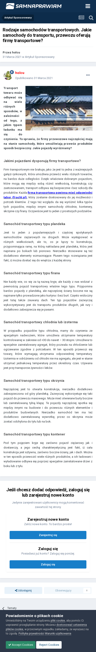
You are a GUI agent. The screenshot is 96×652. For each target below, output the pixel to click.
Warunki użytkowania (58, 633)
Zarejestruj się (48, 535)
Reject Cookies (49, 644)
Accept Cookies (22, 644)
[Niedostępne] (58, 108)
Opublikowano (34, 78)
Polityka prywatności (31, 633)
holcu (16, 52)
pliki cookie (58, 620)
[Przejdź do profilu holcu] (8, 75)
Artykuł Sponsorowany (39, 57)
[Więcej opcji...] (87, 75)
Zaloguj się (48, 564)
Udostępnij (24, 590)
